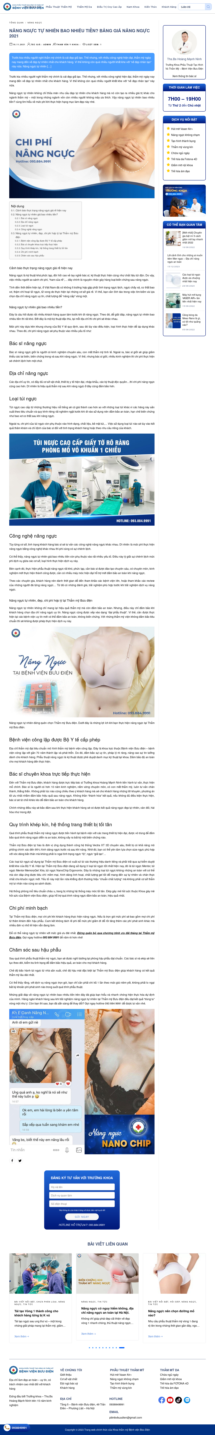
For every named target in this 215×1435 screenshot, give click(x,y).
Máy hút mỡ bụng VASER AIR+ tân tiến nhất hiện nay (191, 298)
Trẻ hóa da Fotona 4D (184, 159)
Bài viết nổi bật (158, 1301)
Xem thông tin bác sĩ (184, 76)
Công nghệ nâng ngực (31, 229)
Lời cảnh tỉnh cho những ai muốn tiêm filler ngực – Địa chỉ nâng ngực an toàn (185, 258)
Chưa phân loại (46, 1301)
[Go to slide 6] (106, 1347)
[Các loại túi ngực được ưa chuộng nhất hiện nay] (173, 280)
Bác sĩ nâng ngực (29, 218)
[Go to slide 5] (102, 1347)
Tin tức (103, 1301)
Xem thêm (87, 1334)
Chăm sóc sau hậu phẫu (32, 255)
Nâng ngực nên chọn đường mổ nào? (171, 1313)
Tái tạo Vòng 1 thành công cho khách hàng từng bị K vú (36, 1313)
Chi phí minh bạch (29, 251)
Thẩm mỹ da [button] (84, 6)
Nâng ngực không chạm (185, 135)
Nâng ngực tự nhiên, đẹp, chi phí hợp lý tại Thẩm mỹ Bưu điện (47, 235)
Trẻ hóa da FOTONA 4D (174, 1383)
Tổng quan (16, 22)
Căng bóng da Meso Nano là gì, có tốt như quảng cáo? (191, 319)
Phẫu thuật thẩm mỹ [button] (59, 6)
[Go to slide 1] (89, 1347)
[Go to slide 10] (121, 1347)
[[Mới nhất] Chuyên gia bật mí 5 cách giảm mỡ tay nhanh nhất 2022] (173, 238)
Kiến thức (150, 6)
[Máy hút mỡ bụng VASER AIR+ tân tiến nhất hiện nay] (173, 300)
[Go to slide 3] (96, 1347)
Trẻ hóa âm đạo (180, 171)
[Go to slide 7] (109, 1347)
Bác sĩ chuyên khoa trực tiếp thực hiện (39, 244)
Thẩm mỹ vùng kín (182, 147)
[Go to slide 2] (92, 1347)
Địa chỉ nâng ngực (29, 221)
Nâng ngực (35, 22)
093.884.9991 (97, 1225)
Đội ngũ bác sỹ (69, 1383)
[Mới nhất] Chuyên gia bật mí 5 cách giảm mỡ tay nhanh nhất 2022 (192, 237)
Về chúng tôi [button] (33, 6)
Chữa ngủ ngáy (180, 153)
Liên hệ (185, 6)
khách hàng (169, 6)
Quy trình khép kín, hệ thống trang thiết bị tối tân (44, 248)
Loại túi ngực (27, 225)
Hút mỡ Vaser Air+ (182, 129)
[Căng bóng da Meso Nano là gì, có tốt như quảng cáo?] (173, 320)
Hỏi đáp (175, 1301)
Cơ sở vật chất (68, 1379)
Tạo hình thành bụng (183, 141)
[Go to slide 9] (116, 1347)
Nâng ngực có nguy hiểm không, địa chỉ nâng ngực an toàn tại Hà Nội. (107, 1310)
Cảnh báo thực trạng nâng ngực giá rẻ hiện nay (41, 210)
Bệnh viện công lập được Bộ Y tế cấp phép (41, 240)
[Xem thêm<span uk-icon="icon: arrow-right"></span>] (107, 1273)
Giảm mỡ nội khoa (182, 165)
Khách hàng (67, 1388)
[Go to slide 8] (113, 1347)
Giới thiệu (66, 1375)
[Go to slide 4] (99, 1347)
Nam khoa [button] (133, 6)
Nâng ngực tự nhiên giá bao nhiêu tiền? (37, 214)
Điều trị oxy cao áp (109, 6)
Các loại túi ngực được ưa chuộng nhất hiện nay (191, 278)
